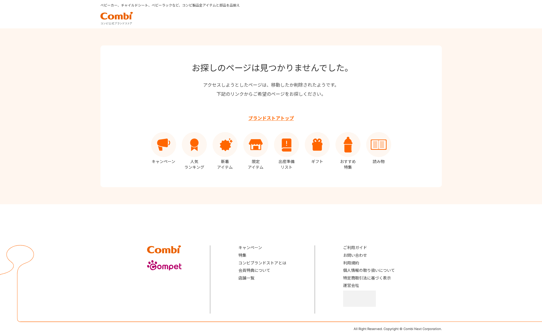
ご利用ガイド (355, 247)
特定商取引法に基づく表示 (367, 278)
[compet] (164, 265)
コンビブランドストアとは (262, 262)
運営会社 (351, 285)
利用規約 (351, 262)
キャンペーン (250, 247)
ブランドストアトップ (271, 118)
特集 (242, 255)
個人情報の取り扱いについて (369, 270)
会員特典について (254, 270)
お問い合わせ (355, 255)
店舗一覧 (246, 278)
